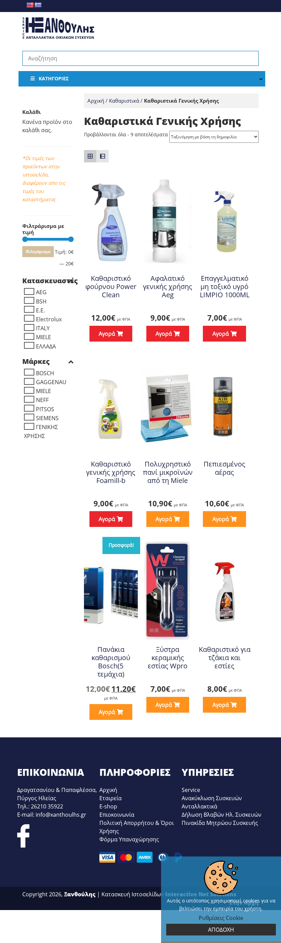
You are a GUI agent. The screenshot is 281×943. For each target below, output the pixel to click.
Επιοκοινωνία (116, 814)
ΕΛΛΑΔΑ (46, 346)
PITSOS (45, 409)
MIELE (43, 337)
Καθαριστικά (124, 100)
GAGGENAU (51, 382)
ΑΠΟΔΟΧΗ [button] (221, 929)
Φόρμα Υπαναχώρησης (129, 839)
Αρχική (95, 100)
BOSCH (45, 373)
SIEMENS (47, 418)
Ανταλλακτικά (199, 806)
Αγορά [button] (164, 519)
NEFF (42, 400)
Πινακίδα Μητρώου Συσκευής (220, 823)
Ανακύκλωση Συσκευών (212, 798)
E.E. (40, 310)
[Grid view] (90, 156)
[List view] (102, 156)
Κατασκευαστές (48, 281)
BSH (41, 301)
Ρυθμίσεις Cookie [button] (221, 918)
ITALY (43, 328)
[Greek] (37, 5)
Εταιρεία (110, 798)
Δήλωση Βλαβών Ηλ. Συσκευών (221, 814)
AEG (41, 292)
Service (191, 790)
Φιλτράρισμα (38, 251)
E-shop (108, 806)
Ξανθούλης (80, 894)
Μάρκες (36, 361)
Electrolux (49, 319)
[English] (30, 5)
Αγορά (107, 333)
